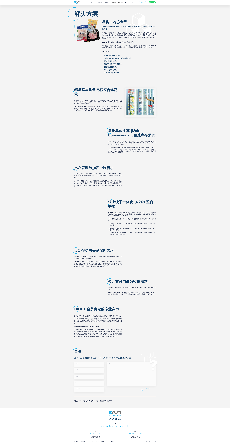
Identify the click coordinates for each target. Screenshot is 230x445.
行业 (76, 382)
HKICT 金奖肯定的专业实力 (111, 73)
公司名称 (77, 388)
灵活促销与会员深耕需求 (110, 67)
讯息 (109, 363)
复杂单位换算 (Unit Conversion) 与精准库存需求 (117, 58)
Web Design (107, 441)
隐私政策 (148, 441)
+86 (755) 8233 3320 (135, 433)
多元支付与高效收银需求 (110, 70)
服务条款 (153, 441)
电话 (76, 376)
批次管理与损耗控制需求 (110, 61)
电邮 (76, 369)
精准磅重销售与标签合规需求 (112, 55)
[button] (142, 2)
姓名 (76, 363)
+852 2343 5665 (95, 433)
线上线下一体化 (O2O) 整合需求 (113, 64)
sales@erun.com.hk (115, 426)
